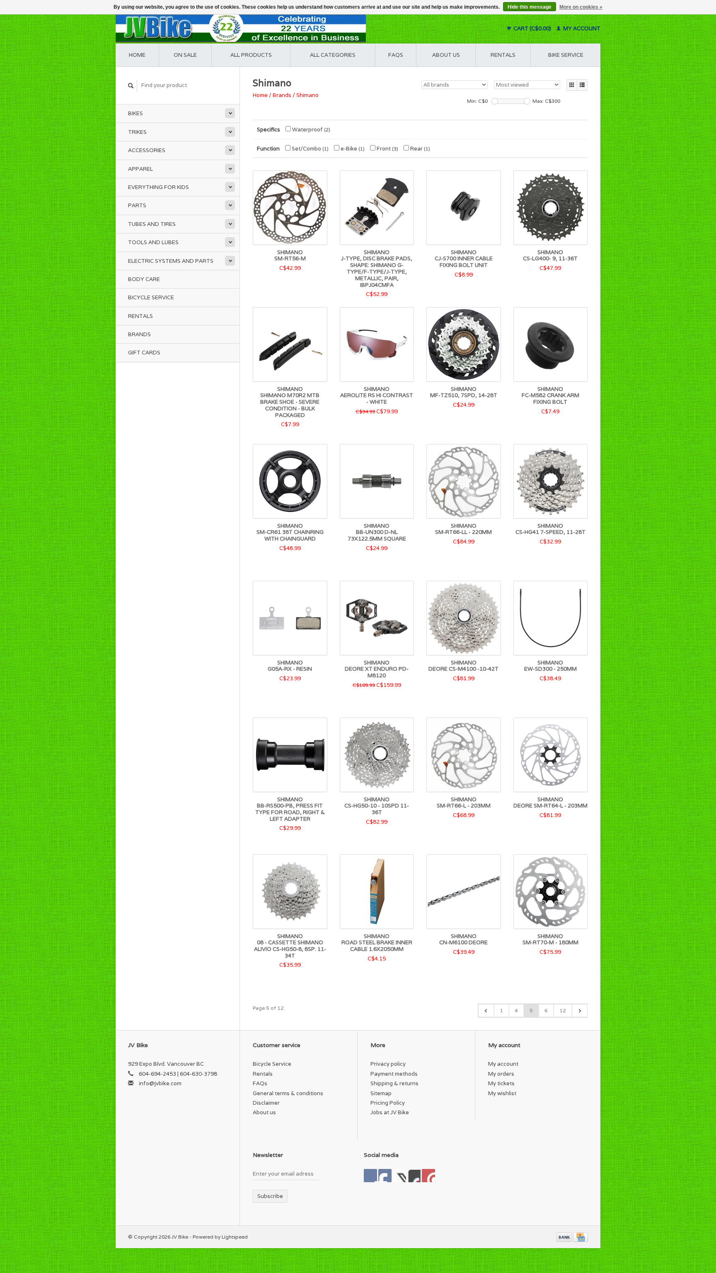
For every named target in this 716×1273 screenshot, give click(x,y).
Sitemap (381, 1093)
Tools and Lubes (153, 242)
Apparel (140, 168)
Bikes (135, 113)
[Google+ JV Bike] (399, 1175)
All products (251, 54)
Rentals (140, 316)
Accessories (146, 150)
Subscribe (270, 1196)
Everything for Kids (158, 187)
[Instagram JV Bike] (428, 1175)
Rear (419, 148)
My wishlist (502, 1093)
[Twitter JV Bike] (385, 1175)
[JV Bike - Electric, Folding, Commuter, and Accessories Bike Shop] (292, 28)
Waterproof (310, 129)
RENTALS (503, 54)
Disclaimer (266, 1102)
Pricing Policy (387, 1102)
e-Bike (352, 148)
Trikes (137, 132)
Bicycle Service (151, 297)
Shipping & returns (394, 1083)
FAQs (395, 54)
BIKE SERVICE (565, 54)
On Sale (185, 54)
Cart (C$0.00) (532, 28)
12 (562, 1010)
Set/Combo (309, 148)
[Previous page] (486, 1010)
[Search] (131, 86)
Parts (137, 205)
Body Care (144, 279)
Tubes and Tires (152, 224)
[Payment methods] (564, 1236)
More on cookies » (580, 7)
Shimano (307, 95)
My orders (501, 1073)
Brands (139, 334)
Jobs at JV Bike (389, 1112)
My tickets (501, 1083)
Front (386, 148)
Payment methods (394, 1073)
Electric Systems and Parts (170, 260)
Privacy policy (388, 1063)
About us (446, 54)
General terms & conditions (288, 1093)
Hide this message (530, 7)
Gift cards (144, 352)
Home (137, 54)
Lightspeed (235, 1237)
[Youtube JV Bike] (414, 1175)
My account (581, 28)
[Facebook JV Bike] (370, 1175)
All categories (333, 54)
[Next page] (579, 1010)
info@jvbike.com (160, 1083)
